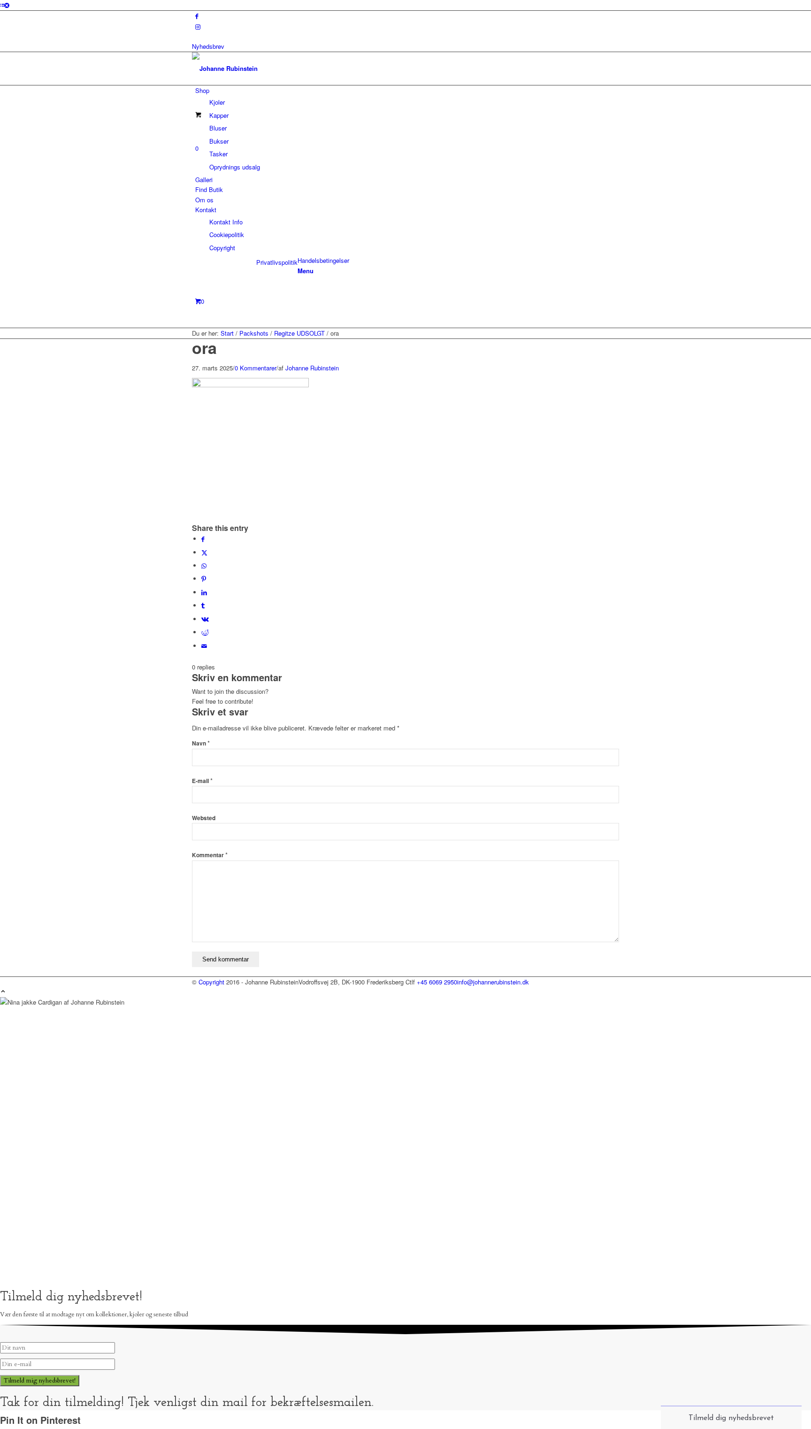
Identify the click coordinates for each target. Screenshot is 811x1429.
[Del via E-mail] (204, 645)
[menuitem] (407, 128)
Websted (203, 818)
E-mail (202, 781)
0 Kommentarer (255, 367)
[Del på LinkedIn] (204, 592)
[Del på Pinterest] (203, 578)
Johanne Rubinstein (312, 367)
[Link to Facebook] (197, 15)
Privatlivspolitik (277, 262)
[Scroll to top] (3, 991)
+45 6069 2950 (437, 981)
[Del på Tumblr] (203, 605)
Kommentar (210, 855)
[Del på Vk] (205, 619)
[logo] (262, 68)
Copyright (211, 981)
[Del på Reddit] (205, 632)
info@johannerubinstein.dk (493, 981)
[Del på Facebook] (203, 538)
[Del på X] (204, 552)
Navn (201, 743)
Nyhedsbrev (208, 46)
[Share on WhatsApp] (204, 565)
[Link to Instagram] (197, 26)
